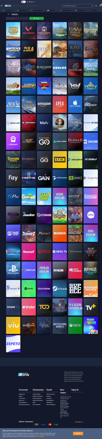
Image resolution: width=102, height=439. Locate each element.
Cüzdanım (49, 398)
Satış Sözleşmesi (37, 398)
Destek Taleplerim (51, 404)
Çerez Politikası (36, 404)
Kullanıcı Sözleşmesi (38, 396)
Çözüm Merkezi (23, 402)
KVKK (34, 402)
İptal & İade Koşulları (38, 400)
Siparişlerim (49, 402)
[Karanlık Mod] (23, 2)
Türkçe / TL (31, 1)
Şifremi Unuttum (50, 394)
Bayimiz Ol (21, 400)
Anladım (78, 433)
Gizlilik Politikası (36, 394)
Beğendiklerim (50, 400)
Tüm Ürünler (22, 398)
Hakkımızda (22, 394)
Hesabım (48, 396)
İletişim (21, 396)
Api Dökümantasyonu (24, 404)
